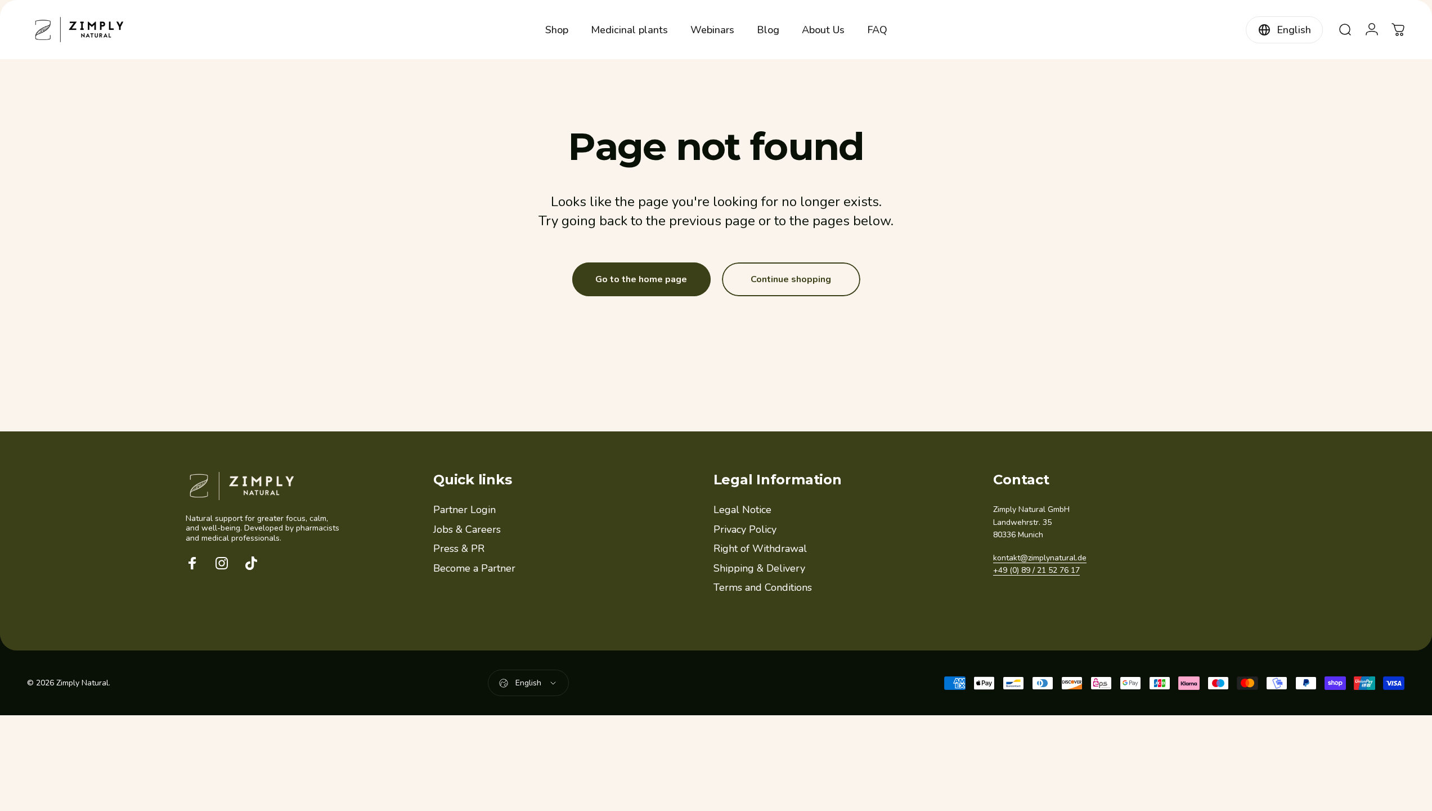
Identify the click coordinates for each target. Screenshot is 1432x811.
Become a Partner (474, 568)
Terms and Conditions (762, 587)
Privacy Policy (744, 529)
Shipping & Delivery (759, 568)
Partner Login (464, 509)
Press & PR (458, 548)
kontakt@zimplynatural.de (1040, 557)
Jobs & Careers (467, 529)
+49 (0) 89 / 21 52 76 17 (1036, 570)
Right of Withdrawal (760, 548)
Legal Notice (742, 509)
